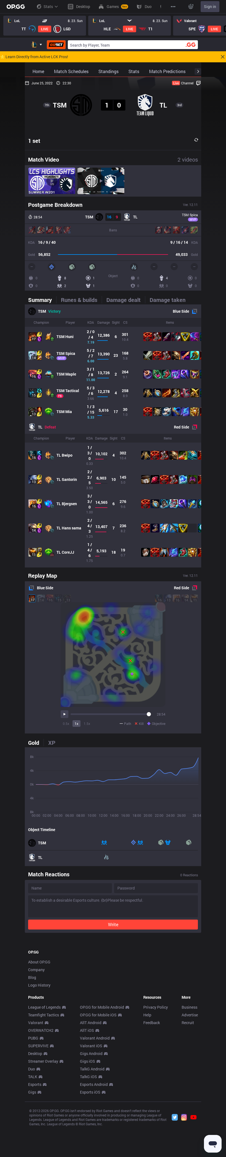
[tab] (42, 299)
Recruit (188, 1022)
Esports (34, 1084)
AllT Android (90, 1022)
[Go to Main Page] (15, 6)
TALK (32, 1076)
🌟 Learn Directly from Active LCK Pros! (34, 57)
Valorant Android (95, 1038)
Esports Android (94, 1084)
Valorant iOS (91, 1045)
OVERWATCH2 (40, 1030)
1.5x (87, 723)
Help (147, 1014)
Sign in (210, 6)
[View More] (173, 6)
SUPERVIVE (38, 1045)
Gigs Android (91, 1053)
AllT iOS (87, 1030)
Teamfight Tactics (43, 1014)
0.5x (66, 723)
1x (76, 723)
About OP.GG (39, 962)
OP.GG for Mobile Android (102, 1007)
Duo (31, 1069)
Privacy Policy (155, 1007)
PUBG (33, 1038)
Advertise (190, 1014)
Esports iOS (90, 1092)
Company (36, 969)
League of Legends (44, 1007)
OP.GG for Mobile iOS (98, 1014)
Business (189, 1007)
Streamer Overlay (43, 1061)
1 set (34, 140)
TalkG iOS (88, 1076)
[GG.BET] (56, 44)
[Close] (222, 56)
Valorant (35, 1022)
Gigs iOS (87, 1061)
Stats (48, 6)
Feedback (151, 1022)
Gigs (32, 1092)
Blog (32, 977)
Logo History (39, 985)
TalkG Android (92, 1069)
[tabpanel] (113, 436)
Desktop (35, 1053)
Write (113, 924)
